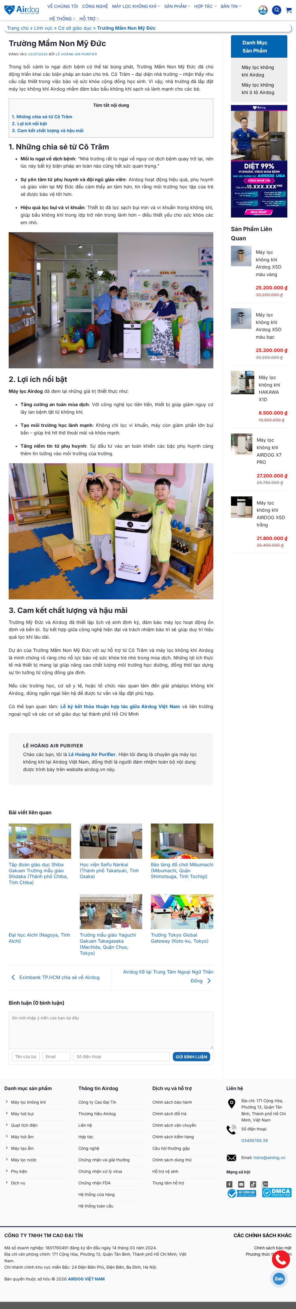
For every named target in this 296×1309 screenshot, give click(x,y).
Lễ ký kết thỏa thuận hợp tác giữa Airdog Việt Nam (120, 706)
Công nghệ (95, 6)
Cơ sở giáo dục (75, 28)
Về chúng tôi (62, 6)
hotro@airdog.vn (269, 1157)
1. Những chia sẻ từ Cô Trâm (42, 116)
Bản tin (229, 6)
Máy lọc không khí (134, 6)
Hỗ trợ (87, 18)
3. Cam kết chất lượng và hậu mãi (48, 130)
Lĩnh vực (43, 28)
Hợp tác (203, 6)
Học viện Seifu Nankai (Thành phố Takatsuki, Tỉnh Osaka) (109, 870)
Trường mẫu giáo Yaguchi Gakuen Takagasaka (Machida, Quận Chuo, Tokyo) (108, 944)
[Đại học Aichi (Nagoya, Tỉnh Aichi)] (40, 911)
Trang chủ (18, 28)
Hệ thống (60, 18)
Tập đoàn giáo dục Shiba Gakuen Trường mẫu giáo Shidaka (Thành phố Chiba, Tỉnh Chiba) (38, 873)
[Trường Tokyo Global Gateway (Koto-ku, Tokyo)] (182, 911)
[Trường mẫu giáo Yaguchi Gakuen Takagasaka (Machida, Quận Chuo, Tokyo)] (111, 911)
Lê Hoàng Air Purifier (76, 54)
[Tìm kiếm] (276, 10)
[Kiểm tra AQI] (263, 10)
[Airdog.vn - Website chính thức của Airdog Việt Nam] (21, 9)
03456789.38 (254, 1140)
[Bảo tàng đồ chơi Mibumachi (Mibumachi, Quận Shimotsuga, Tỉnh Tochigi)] (182, 841)
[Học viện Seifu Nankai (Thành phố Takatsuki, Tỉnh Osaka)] (111, 841)
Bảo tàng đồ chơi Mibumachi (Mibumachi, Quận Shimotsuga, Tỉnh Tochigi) (182, 870)
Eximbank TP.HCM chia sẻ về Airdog (59, 977)
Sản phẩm (175, 6)
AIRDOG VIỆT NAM (86, 1278)
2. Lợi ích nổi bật (29, 123)
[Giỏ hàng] (289, 10)
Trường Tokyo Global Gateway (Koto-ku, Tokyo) (180, 938)
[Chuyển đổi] (238, 40)
